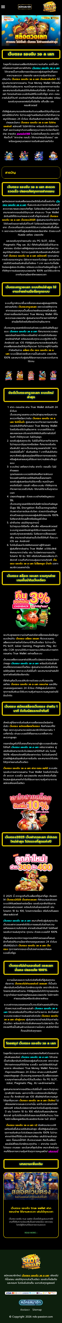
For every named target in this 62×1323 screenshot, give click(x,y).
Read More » (31, 1233)
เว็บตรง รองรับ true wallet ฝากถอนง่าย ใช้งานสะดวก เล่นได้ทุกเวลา (31, 1210)
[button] (3, 7)
